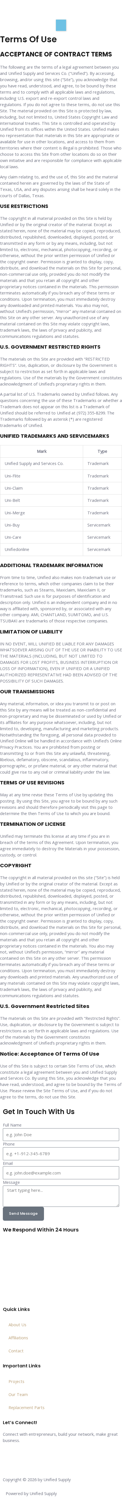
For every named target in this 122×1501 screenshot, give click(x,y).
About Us (17, 1324)
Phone (9, 1144)
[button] (61, 25)
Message (11, 1182)
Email (8, 1163)
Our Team (18, 1394)
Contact (16, 1350)
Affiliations (18, 1337)
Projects (16, 1381)
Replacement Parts (27, 1407)
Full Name (12, 1125)
